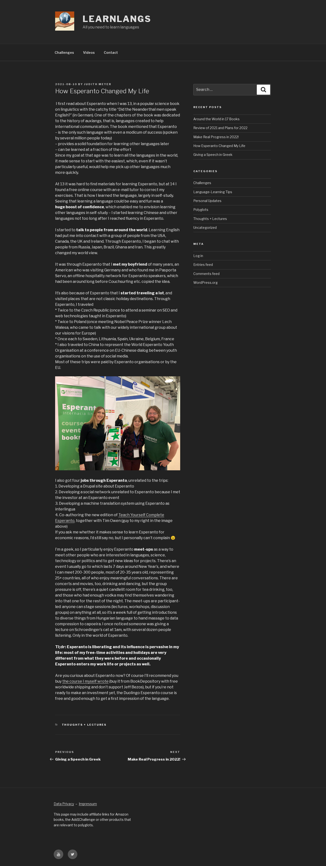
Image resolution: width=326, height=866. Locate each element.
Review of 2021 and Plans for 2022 (220, 128)
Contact (111, 52)
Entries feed (203, 265)
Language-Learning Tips (212, 192)
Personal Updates (207, 201)
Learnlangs (117, 19)
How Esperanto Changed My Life (219, 146)
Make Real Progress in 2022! (216, 137)
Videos (89, 52)
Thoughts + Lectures (84, 724)
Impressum (88, 804)
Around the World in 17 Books (216, 119)
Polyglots (200, 210)
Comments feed (206, 274)
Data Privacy (64, 804)
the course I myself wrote (85, 681)
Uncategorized (205, 227)
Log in (198, 256)
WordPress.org (205, 282)
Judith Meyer (97, 84)
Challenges (64, 52)
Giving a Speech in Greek (212, 155)
